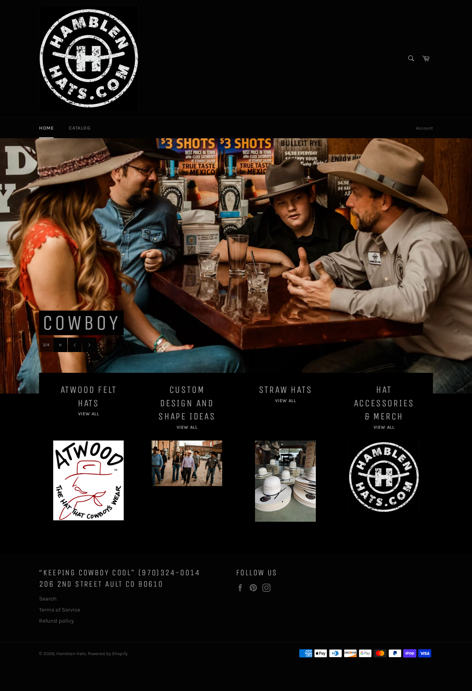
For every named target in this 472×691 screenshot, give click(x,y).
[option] (236, 266)
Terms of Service (59, 609)
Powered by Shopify (108, 653)
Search (48, 598)
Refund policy (56, 620)
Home (46, 128)
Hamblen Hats (71, 653)
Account (424, 128)
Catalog (79, 128)
